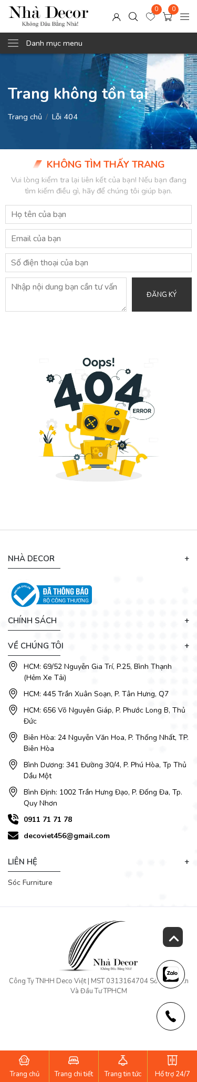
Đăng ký (162, 295)
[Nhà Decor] (48, 16)
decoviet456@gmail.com (67, 836)
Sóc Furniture (30, 883)
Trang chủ (25, 116)
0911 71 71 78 (48, 820)
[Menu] (185, 16)
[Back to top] (172, 936)
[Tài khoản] (116, 16)
